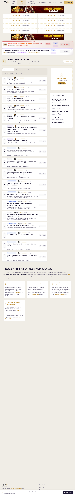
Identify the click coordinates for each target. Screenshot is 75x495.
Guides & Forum (22, 2)
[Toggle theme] (55, 2)
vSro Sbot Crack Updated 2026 (18, 194)
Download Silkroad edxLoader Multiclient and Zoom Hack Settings (21, 151)
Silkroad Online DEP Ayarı (17, 141)
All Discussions (9, 69)
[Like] (4, 79)
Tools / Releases (9, 73)
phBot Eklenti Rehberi (15, 89)
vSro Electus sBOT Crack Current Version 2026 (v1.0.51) (20, 204)
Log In (60, 2)
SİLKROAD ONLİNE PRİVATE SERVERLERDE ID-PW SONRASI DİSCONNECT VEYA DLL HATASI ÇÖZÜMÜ (22, 130)
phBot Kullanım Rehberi (16, 108)
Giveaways (44, 2)
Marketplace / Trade (40, 69)
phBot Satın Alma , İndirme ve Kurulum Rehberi (21, 118)
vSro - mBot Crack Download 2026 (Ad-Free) (22, 245)
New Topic (69, 61)
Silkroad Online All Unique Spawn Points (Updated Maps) (20, 173)
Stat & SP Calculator (32, 2)
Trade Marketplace (15, 313)
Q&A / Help (28, 69)
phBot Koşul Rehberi (15, 80)
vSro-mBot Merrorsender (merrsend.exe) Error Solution (22, 215)
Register (69, 2)
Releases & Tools (34, 294)
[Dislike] (4, 82)
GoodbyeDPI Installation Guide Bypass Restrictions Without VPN (21, 162)
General (19, 69)
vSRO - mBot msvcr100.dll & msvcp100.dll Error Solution (22, 256)
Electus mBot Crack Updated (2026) (20, 235)
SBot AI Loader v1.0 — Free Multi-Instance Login (19, 184)
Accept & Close (68, 492)
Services (20, 73)
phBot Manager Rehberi (16, 98)
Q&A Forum (17, 292)
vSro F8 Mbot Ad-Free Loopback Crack (21, 226)
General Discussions (60, 294)
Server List (13, 2)
